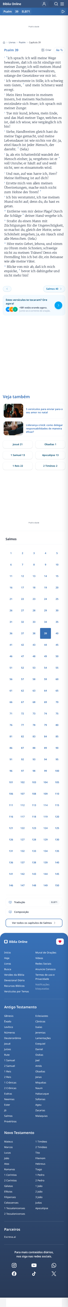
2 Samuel (9, 1065)
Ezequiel (40, 1043)
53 (34, 667)
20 (57, 587)
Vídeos (39, 958)
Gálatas (8, 1186)
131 (11, 851)
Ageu (38, 1104)
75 (57, 713)
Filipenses (10, 1197)
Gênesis (8, 1015)
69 (45, 702)
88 (34, 747)
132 (22, 851)
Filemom (40, 1158)
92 (22, 759)
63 (34, 690)
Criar (48, 50)
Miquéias (40, 1082)
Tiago (38, 1169)
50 (57, 656)
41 (11, 644)
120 (57, 816)
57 (22, 679)
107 (22, 793)
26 (11, 610)
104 (45, 782)
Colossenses (11, 1202)
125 (57, 828)
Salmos (8, 1115)
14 (45, 576)
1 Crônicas (10, 1082)
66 (11, 702)
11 (11, 576)
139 (45, 862)
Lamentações (43, 1038)
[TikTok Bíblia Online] (34, 1273)
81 (11, 736)
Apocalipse (41, 1208)
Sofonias (40, 1099)
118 (34, 816)
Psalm (22, 42)
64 (45, 690)
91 (11, 759)
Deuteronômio (12, 1038)
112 (22, 805)
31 (11, 621)
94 (45, 759)
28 (34, 610)
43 (34, 644)
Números (9, 1032)
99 (45, 770)
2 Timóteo (41, 1147)
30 (57, 610)
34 (45, 621)
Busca (7, 969)
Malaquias (41, 1115)
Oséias (39, 1054)
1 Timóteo (41, 1141)
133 (34, 851)
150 (57, 885)
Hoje (6, 958)
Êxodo (7, 1021)
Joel (37, 1060)
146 (11, 885)
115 (57, 805)
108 (34, 793)
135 (57, 851)
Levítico (8, 1027)
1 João (38, 1186)
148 (34, 885)
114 (45, 805)
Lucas (7, 1152)
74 (45, 713)
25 (57, 599)
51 (11, 667)
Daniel (39, 1049)
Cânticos (40, 1021)
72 (22, 713)
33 (34, 621)
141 (11, 873)
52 (22, 667)
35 (57, 621)
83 (34, 736)
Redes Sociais (43, 963)
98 (34, 770)
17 (22, 587)
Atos (6, 1163)
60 (57, 679)
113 (34, 805)
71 (11, 713)
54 (45, 667)
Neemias (9, 1099)
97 (22, 770)
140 (57, 862)
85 (57, 736)
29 (45, 610)
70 (57, 702)
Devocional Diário (14, 980)
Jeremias (40, 1032)
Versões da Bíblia (14, 974)
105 (57, 782)
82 (22, 736)
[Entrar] (44, 4)
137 (22, 862)
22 (22, 599)
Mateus (8, 1141)
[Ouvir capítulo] (63, 11)
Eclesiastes (41, 1015)
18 (34, 587)
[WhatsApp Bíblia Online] (54, 1265)
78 (34, 725)
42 (22, 644)
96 (11, 770)
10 (57, 564)
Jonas (38, 1077)
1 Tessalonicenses (14, 1208)
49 (45, 656)
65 (57, 690)
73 (34, 713)
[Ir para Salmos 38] (7, 289)
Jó (5, 1110)
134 (45, 851)
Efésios (8, 1191)
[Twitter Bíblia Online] (54, 1273)
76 (11, 725)
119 (45, 816)
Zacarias (40, 1110)
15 (57, 576)
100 (57, 770)
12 (22, 576)
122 (22, 828)
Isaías (38, 1027)
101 (11, 782)
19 (45, 587)
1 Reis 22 (18, 465)
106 (11, 793)
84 (45, 736)
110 (57, 793)
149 (45, 885)
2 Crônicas (10, 1088)
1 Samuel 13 (18, 455)
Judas (38, 1202)
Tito (37, 1152)
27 (22, 610)
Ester (7, 1104)
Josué (7, 1043)
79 (45, 725)
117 (22, 816)
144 (45, 873)
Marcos (8, 1147)
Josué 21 (18, 444)
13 (34, 576)
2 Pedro (39, 1180)
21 (11, 599)
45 (57, 644)
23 (34, 599)
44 (45, 644)
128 (34, 839)
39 (16, 11)
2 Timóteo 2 (50, 465)
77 (22, 725)
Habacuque (42, 1093)
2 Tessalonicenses (14, 1213)
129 (45, 839)
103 (34, 782)
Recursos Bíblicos (14, 985)
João (6, 1158)
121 (11, 828)
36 (11, 633)
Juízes (7, 1049)
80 (57, 725)
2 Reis (7, 1077)
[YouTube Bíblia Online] (34, 1265)
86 (11, 747)
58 (34, 679)
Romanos (9, 1169)
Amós (38, 1065)
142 (22, 873)
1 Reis (7, 1071)
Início (7, 952)
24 (45, 599)
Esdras (8, 1093)
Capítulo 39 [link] (35, 42)
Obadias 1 (50, 444)
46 (11, 656)
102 (22, 782)
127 (22, 839)
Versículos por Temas (16, 991)
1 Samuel (9, 1060)
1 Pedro (39, 1174)
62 (22, 690)
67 (22, 702)
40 (57, 633)
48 (34, 656)
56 (11, 679)
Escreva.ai (10, 1236)
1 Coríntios (10, 1174)
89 (45, 747)
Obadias (40, 1071)
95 (57, 759)
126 (11, 839)
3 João (38, 1197)
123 (34, 828)
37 (22, 633)
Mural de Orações (45, 952)
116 (11, 816)
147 (22, 885)
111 (11, 805)
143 (34, 873)
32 (22, 621)
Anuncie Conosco (45, 969)
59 (45, 679)
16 (11, 587)
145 (57, 873)
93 (34, 759)
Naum (39, 1088)
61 (11, 690)
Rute (7, 1054)
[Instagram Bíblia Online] (14, 1265)
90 (57, 747)
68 (34, 702)
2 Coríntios (10, 1180)
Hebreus (40, 1163)
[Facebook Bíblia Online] (14, 1273)
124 (45, 828)
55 (57, 667)
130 (57, 839)
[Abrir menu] (62, 4)
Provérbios (10, 1121)
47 (22, 656)
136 (11, 862)
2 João (38, 1191)
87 (22, 747)
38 (34, 633)
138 (34, 862)
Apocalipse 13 (50, 455)
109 (45, 793)
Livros (12, 42)
